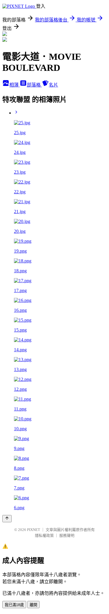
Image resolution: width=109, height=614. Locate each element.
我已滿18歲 (14, 605)
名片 (53, 84)
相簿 (14, 84)
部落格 (34, 84)
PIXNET (33, 529)
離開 (33, 605)
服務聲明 (66, 535)
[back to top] (7, 518)
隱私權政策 (44, 535)
